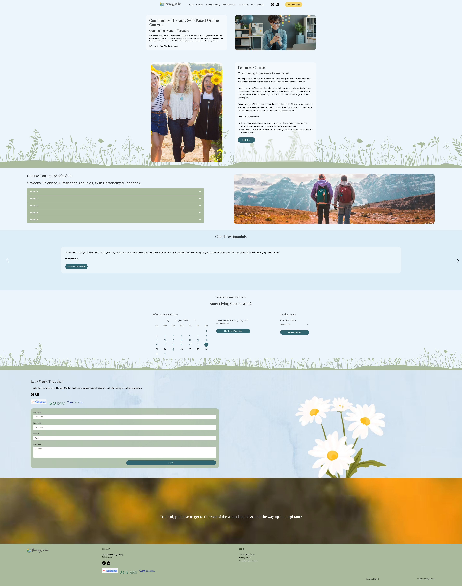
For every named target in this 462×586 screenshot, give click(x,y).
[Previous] (7, 260)
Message (37, 444)
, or (122, 388)
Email (36, 434)
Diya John (180, 38)
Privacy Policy (245, 558)
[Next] (458, 261)
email (118, 388)
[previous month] (168, 320)
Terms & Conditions (247, 555)
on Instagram (99, 388)
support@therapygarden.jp (113, 555)
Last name (37, 423)
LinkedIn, (111, 388)
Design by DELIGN (372, 579)
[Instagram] (272, 4)
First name (37, 412)
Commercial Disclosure (248, 561)
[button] (458, 540)
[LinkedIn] (277, 4)
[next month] (195, 320)
